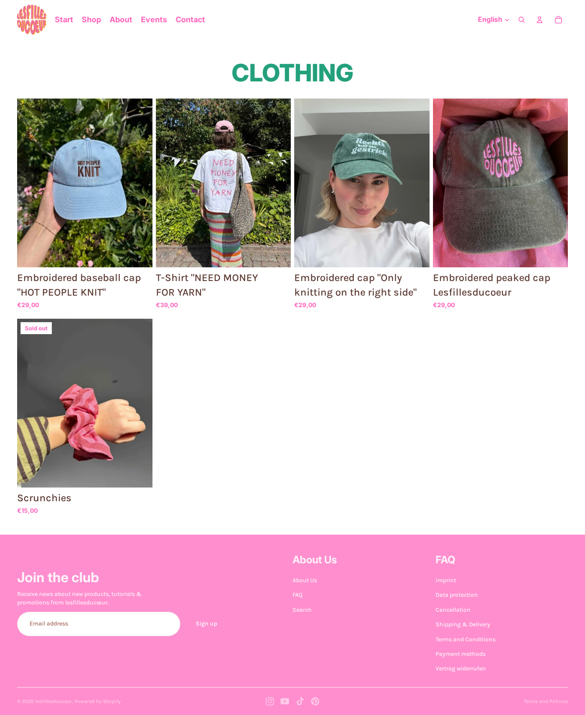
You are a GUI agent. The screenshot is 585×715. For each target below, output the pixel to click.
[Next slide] (139, 183)
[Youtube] (285, 701)
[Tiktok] (300, 701)
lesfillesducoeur (53, 701)
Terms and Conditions (465, 639)
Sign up (206, 623)
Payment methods (461, 654)
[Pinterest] (315, 701)
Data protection (457, 594)
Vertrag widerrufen (461, 668)
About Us (304, 580)
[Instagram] (270, 701)
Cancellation (453, 609)
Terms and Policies (546, 701)
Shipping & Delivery (463, 624)
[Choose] (139, 254)
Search (302, 609)
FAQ (297, 594)
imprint (446, 580)
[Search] (521, 19)
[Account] (539, 19)
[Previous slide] (30, 183)
